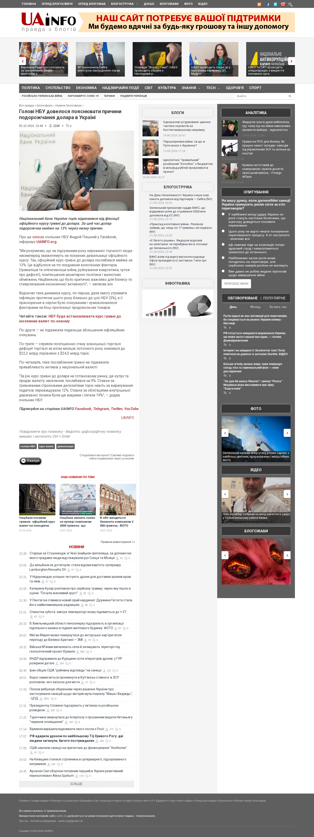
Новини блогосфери (68, 105)
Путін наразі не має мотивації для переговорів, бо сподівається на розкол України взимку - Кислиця (255, 319)
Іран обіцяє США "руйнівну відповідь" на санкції (66, 670)
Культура (167, 88)
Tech (209, 89)
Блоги (177, 113)
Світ (149, 88)
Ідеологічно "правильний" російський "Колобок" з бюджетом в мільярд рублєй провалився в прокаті (188, 165)
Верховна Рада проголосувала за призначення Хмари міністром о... (42, 70)
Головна (29, 4)
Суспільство (58, 88)
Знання (187, 89)
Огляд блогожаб (92, 4)
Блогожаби (169, 4)
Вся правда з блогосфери (35, 105)
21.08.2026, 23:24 (160, 202)
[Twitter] (274, 5)
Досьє (149, 4)
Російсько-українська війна (42, 96)
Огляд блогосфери (57, 4)
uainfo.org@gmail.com (70, 821)
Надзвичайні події (120, 88)
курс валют (46, 446)
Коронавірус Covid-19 (83, 96)
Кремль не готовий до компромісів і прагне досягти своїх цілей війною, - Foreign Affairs (262, 170)
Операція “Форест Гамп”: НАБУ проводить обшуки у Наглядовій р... (155, 70)
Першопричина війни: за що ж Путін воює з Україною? (184, 143)
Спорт (255, 88)
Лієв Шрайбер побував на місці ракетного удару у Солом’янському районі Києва (256, 515)
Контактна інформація (43, 821)
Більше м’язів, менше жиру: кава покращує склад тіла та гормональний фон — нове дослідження (252, 367)
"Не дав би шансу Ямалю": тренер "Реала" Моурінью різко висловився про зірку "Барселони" (253, 385)
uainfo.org (61, 815)
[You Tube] (282, 5)
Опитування (256, 192)
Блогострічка (121, 4)
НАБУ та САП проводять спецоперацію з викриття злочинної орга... (266, 70)
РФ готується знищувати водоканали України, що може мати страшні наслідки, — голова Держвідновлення (254, 337)
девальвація (65, 446)
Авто (146, 800)
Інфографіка (177, 283)
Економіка (86, 88)
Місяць (255, 307)
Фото (188, 4)
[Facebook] (266, 5)
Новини (76, 547)
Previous (21, 61)
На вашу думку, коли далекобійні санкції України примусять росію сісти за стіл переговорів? (256, 204)
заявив (38, 237)
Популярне (274, 298)
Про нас (24, 821)
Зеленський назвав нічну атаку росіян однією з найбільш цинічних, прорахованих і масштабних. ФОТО (256, 456)
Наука (117, 800)
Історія (127, 800)
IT (152, 800)
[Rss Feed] (258, 5)
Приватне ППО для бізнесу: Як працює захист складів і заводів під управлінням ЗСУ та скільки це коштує (266, 147)
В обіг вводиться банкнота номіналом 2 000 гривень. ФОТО (116, 521)
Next (292, 61)
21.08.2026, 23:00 (160, 235)
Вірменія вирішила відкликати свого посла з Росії (67, 729)
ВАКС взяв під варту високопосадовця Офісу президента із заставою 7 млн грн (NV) (177, 260)
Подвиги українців (133, 96)
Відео (202, 4)
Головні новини (39, 800)
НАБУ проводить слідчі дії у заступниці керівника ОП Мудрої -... (210, 70)
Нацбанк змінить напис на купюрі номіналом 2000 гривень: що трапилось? (77, 523)
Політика (31, 88)
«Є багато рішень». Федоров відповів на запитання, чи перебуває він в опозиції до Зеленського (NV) (178, 244)
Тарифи (109, 96)
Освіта (137, 800)
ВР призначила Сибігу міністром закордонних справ (99, 69)
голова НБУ (27, 446)
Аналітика (256, 113)
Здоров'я (235, 88)
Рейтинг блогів (242, 800)
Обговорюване (243, 298)
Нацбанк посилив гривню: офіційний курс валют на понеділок (37, 521)
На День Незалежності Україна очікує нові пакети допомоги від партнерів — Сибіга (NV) (180, 197)
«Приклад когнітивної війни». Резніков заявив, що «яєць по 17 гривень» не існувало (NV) (180, 227)
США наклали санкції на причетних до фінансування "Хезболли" (78, 748)
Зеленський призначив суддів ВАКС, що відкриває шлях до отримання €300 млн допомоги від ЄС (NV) (177, 211)
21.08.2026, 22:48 (160, 251)
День (233, 307)
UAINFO (127, 418)
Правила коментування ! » (118, 542)
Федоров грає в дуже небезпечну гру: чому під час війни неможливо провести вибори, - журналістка (266, 126)
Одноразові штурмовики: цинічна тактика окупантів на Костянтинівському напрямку (186, 126)
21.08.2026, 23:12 (160, 219)
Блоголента (225, 800)
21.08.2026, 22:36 (160, 268)
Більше (77, 784)
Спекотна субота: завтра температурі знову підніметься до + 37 (78, 612)
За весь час (278, 307)
